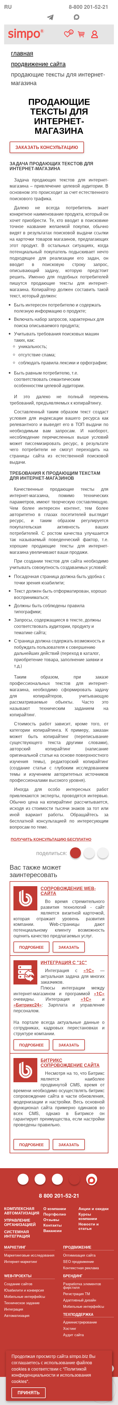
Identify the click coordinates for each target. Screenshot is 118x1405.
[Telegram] (51, 17)
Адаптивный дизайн (79, 1300)
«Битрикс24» (27, 1005)
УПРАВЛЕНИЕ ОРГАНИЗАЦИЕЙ (20, 1222)
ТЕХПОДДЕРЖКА (78, 1314)
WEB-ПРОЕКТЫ (18, 1275)
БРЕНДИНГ (72, 1275)
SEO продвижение (78, 1261)
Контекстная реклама (81, 1267)
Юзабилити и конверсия (24, 1290)
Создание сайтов (18, 1283)
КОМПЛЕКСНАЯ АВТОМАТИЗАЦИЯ (21, 1211)
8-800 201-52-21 (88, 6)
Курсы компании (87, 1216)
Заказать (68, 947)
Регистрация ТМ (76, 1293)
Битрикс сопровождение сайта (70, 1063)
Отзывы (51, 1219)
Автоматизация (16, 1315)
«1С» (88, 970)
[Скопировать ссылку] (102, 852)
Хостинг (69, 1328)
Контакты (52, 1225)
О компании (54, 1208)
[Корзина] (81, 34)
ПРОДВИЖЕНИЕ (77, 1247)
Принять (29, 1392)
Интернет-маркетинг (20, 1261)
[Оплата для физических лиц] (43, 18)
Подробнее (31, 947)
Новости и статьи (88, 1226)
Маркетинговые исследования (29, 1255)
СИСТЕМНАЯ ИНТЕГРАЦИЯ (17, 1234)
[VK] (69, 17)
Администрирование (80, 1322)
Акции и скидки (93, 1208)
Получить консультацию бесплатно (51, 839)
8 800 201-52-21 (59, 1195)
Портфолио (54, 1214)
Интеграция (13, 1309)
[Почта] (60, 17)
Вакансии (52, 1230)
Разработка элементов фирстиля (82, 1285)
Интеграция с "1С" (64, 962)
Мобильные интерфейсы (24, 1296)
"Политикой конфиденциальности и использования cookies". (51, 1375)
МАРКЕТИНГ (15, 1247)
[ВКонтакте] (89, 852)
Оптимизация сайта (79, 1255)
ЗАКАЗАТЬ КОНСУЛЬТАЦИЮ (46, 147)
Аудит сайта (73, 1334)
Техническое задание (22, 1302)
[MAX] (76, 17)
